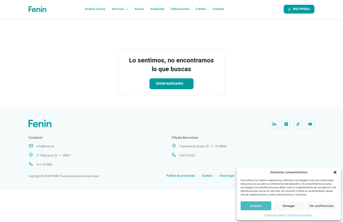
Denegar (289, 206)
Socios (139, 9)
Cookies (207, 175)
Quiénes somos (95, 9)
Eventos (201, 9)
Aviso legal (227, 175)
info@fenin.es (45, 146)
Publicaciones (180, 9)
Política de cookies (274, 214)
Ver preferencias (321, 206)
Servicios (118, 9)
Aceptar (256, 206)
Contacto (218, 9)
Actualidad (157, 9)
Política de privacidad (299, 214)
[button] (335, 172)
